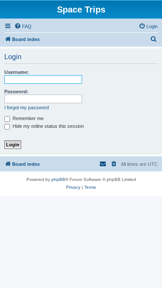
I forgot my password (26, 107)
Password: (16, 91)
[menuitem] (23, 26)
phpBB (58, 179)
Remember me (27, 118)
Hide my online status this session (47, 126)
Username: (16, 72)
